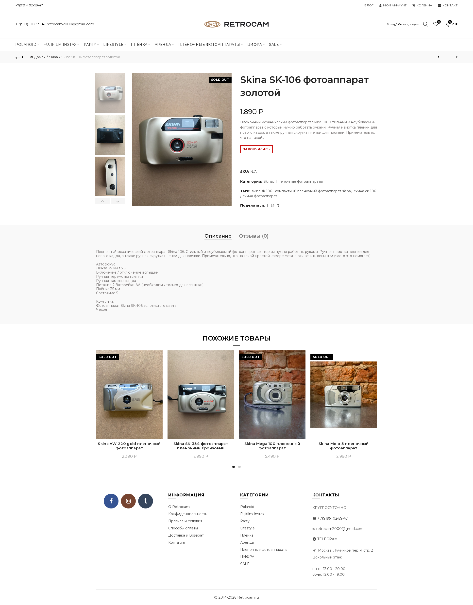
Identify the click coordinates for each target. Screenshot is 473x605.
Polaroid (25, 44)
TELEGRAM (327, 539)
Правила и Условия (185, 521)
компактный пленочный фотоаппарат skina (313, 191)
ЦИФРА (254, 44)
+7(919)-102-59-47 (29, 5)
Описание (218, 236)
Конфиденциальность (187, 514)
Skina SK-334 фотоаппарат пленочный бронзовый (200, 445)
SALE (274, 44)
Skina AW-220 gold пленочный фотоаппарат (129, 445)
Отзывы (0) (254, 236)
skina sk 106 (262, 191)
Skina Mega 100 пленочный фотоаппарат (272, 445)
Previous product (441, 57)
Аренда (163, 44)
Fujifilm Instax (60, 44)
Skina (53, 57)
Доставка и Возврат (186, 535)
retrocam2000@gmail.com (70, 24)
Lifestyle (113, 44)
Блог (368, 5)
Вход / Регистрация (403, 24)
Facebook (111, 501)
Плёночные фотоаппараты (299, 181)
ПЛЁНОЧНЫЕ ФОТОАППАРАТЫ (209, 44)
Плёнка (139, 44)
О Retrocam (179, 507)
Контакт (449, 5)
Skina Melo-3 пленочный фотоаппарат (344, 445)
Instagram (128, 501)
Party (90, 44)
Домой (40, 57)
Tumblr (145, 501)
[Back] (19, 57)
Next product (454, 57)
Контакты (176, 542)
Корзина (424, 5)
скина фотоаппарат (260, 196)
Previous (102, 201)
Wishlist (438, 21)
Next (117, 201)
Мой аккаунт (394, 5)
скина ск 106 (365, 191)
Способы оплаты (183, 528)
